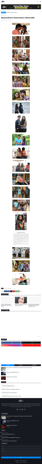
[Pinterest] (14, 291)
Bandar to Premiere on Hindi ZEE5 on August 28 (11, 389)
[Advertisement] (21, 355)
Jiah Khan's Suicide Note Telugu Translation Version (21, 305)
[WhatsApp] (16, 291)
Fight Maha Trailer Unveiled (11, 12)
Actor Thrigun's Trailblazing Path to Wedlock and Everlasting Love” (19, 367)
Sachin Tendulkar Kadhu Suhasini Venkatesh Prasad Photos (6, 305)
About (20, 462)
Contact (24, 462)
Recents (21, 365)
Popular (7, 365)
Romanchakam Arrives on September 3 (9, 392)
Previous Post (4, 336)
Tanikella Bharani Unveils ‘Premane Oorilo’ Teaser (11, 396)
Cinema (5, 15)
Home (2, 15)
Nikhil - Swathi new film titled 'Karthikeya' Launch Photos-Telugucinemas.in (33, 305)
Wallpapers (9, 288)
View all (39, 294)
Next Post (38, 336)
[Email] (18, 291)
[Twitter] (11, 291)
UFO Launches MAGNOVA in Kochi (12, 372)
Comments (34, 365)
